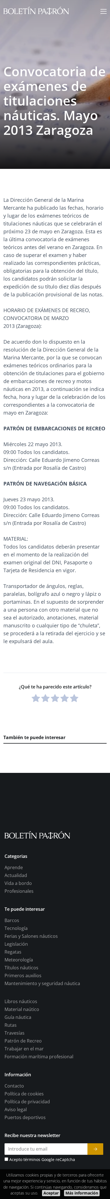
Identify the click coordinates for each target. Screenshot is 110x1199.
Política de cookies (24, 1094)
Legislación (16, 944)
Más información (81, 1193)
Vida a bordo (18, 883)
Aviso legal (16, 1110)
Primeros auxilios (23, 976)
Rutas (11, 1025)
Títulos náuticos (21, 968)
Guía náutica (18, 1017)
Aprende (14, 868)
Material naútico (22, 1009)
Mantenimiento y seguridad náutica (42, 984)
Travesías (15, 1033)
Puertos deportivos (25, 1118)
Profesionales (19, 891)
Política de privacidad (27, 1102)
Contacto (14, 1086)
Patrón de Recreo (23, 1041)
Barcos (12, 921)
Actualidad (16, 876)
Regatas (13, 952)
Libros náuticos (21, 1002)
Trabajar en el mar (24, 1049)
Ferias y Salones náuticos (31, 936)
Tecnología (16, 928)
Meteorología (19, 960)
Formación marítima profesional (39, 1057)
